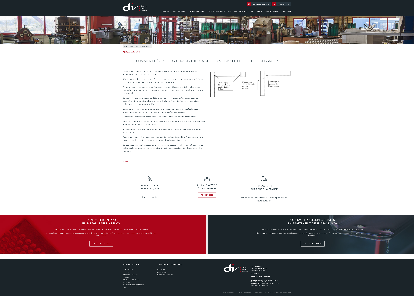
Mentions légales (255, 292)
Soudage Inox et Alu (131, 280)
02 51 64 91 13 (283, 4)
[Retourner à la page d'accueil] (135, 7)
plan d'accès (207, 195)
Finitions (126, 282)
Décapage (161, 270)
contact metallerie (101, 244)
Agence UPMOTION (282, 292)
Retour (126, 161)
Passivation (162, 272)
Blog (143, 46)
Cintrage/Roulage (130, 275)
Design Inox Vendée (132, 46)
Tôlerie (126, 272)
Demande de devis (261, 4)
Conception (128, 270)
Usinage (126, 277)
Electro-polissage (165, 275)
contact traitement (312, 244)
